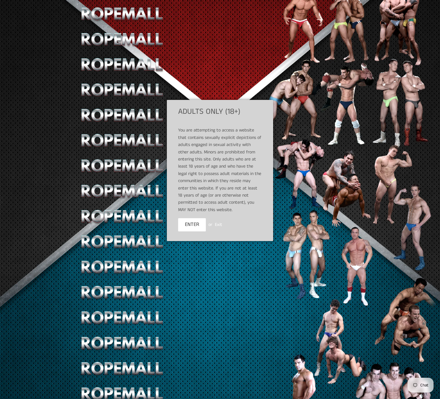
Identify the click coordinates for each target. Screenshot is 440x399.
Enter (192, 224)
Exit (218, 224)
